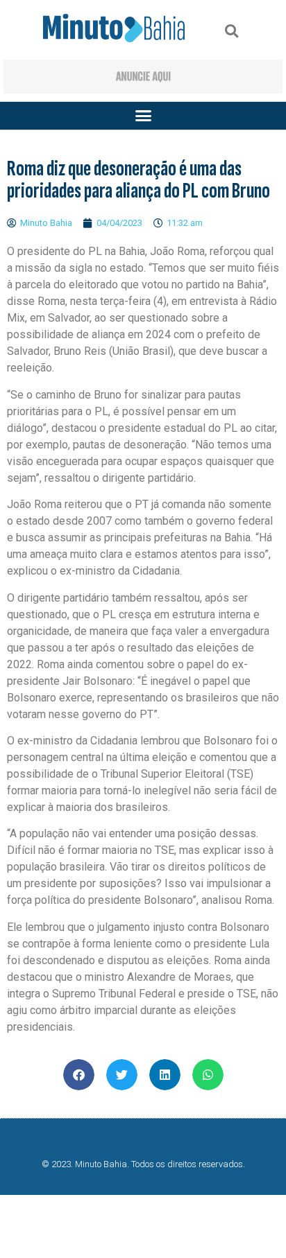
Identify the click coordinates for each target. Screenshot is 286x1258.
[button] (231, 31)
